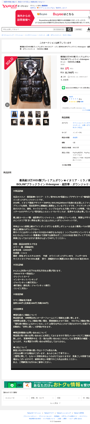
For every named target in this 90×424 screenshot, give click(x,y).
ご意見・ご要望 (61, 418)
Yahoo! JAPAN (79, 413)
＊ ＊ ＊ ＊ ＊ (73, 99)
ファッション (19, 35)
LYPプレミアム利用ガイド (69, 416)
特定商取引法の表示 (35, 418)
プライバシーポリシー (30, 416)
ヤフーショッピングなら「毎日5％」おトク (53, 8)
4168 (81, 101)
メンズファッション (31, 35)
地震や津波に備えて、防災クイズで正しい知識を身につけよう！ (24, 2)
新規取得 (45, 5)
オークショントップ (8, 35)
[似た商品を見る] (7, 105)
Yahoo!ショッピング (64, 413)
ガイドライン (83, 416)
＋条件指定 (78, 29)
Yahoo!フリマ (49, 413)
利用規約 (56, 416)
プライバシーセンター (45, 416)
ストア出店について (49, 418)
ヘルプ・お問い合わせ (75, 418)
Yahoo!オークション (34, 413)
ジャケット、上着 (44, 35)
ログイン (33, 8)
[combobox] (27, 29)
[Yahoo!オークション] (15, 5)
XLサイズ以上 (67, 35)
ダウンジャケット (56, 35)
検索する (69, 29)
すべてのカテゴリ (59, 29)
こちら (84, 108)
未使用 (75, 137)
